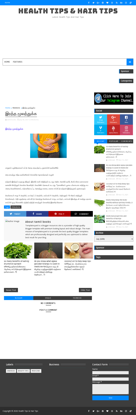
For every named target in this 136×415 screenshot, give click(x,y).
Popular (113, 141)
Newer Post (11, 290)
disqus (48, 298)
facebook (77, 298)
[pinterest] (103, 3)
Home (7, 2)
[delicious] (131, 3)
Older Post (85, 290)
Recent (101, 141)
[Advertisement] (68, 38)
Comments (126, 141)
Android (11, 371)
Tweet (17, 214)
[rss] (117, 3)
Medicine (16, 108)
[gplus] (98, 3)
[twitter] (93, 3)
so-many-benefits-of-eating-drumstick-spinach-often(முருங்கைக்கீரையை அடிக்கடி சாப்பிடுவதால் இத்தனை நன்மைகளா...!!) (17, 266)
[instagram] (126, 3)
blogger (18, 298)
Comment (84, 214)
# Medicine (16, 207)
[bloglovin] (107, 3)
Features (17, 62)
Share (39, 214)
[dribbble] (112, 3)
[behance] (121, 3)
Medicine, (35, 119)
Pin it (61, 214)
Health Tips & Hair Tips (68, 10)
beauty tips (23, 371)
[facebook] (89, 3)
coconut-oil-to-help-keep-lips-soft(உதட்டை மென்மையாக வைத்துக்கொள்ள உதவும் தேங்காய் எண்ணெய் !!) (77, 265)
